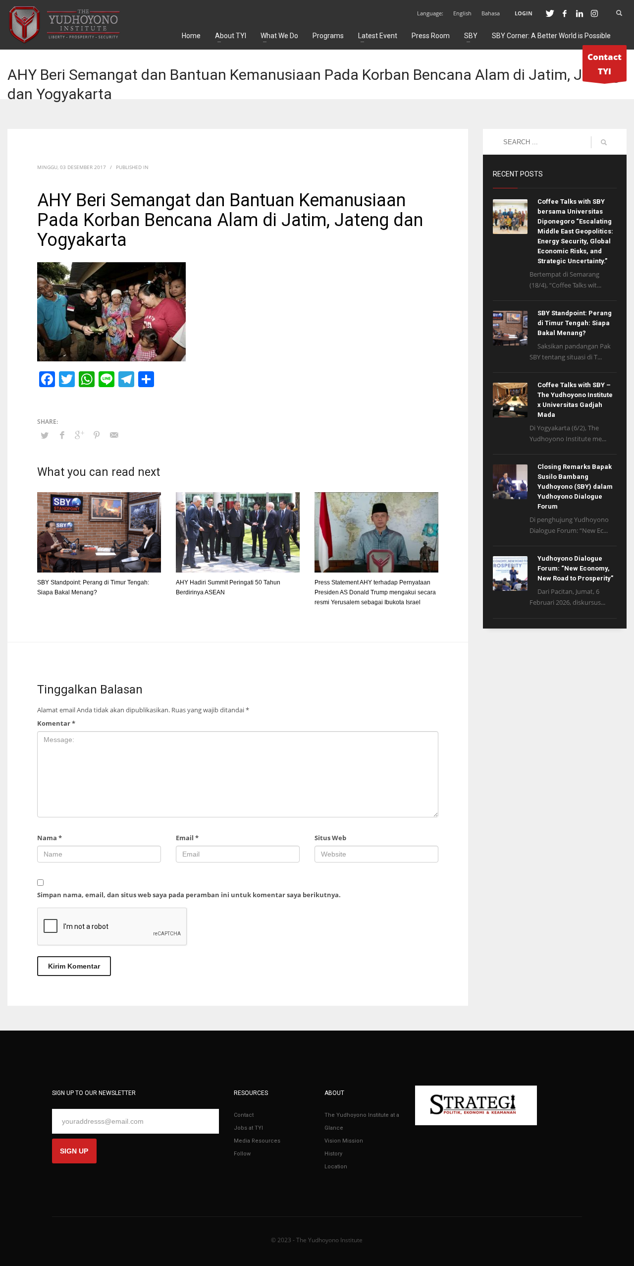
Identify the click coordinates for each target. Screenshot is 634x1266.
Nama (49, 837)
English (462, 13)
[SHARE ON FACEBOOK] (61, 434)
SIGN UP (74, 1151)
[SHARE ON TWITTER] (44, 435)
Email (187, 837)
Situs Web (330, 837)
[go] (604, 142)
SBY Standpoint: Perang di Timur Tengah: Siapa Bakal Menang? (574, 323)
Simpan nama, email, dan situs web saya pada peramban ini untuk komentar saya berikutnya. (189, 894)
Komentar (56, 723)
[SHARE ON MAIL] (113, 434)
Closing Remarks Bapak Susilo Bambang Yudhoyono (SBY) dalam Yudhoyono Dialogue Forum (575, 486)
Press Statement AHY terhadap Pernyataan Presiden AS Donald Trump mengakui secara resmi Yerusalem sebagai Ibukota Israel (375, 592)
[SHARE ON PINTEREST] (96, 434)
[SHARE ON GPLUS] (79, 434)
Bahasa (490, 13)
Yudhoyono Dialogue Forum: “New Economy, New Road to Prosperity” (575, 568)
